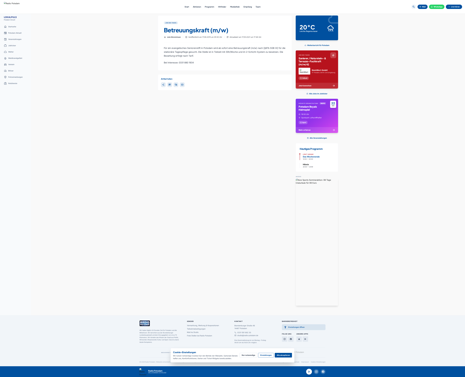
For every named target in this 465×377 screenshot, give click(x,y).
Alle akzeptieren (283, 355)
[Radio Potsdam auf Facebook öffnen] (323, 371)
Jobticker (10, 45)
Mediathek (235, 6)
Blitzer (8, 70)
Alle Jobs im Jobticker (316, 94)
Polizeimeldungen (13, 77)
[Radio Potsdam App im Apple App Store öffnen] (299, 339)
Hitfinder (222, 6)
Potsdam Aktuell (13, 33)
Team (258, 6)
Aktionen (197, 6)
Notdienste (10, 83)
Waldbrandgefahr (13, 58)
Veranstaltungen (12, 39)
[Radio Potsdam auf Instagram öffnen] (316, 371)
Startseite (10, 26)
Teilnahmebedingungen (196, 329)
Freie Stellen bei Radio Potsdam (199, 336)
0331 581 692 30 (242, 332)
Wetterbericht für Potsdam (317, 45)
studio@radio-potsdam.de (246, 335)
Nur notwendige (248, 355)
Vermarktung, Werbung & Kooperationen (203, 325)
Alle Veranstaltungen (317, 138)
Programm (209, 6)
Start (187, 6)
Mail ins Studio (192, 332)
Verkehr (9, 64)
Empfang (248, 6)
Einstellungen (266, 355)
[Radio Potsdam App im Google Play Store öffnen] (305, 339)
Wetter (9, 52)
